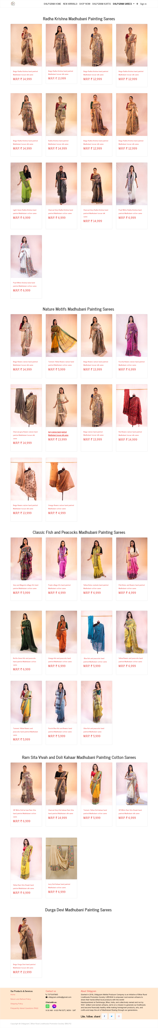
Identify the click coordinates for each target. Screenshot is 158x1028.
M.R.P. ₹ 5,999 (56, 369)
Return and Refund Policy (20, 999)
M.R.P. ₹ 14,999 (22, 78)
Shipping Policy (16, 1004)
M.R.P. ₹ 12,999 (92, 78)
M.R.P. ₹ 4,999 (57, 512)
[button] (137, 3)
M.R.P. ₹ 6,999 (21, 217)
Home (12, 994)
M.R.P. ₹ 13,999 (57, 78)
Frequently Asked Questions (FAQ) (24, 1008)
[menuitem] (52, 3)
